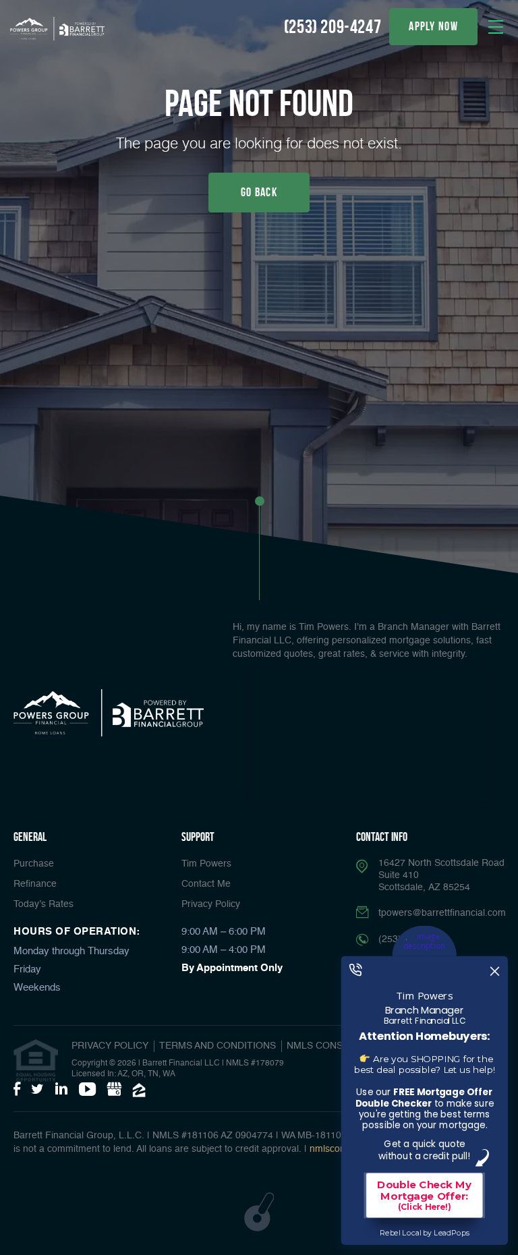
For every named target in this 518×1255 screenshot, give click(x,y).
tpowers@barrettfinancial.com (442, 913)
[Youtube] (87, 1090)
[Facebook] (16, 1090)
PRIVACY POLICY (109, 1046)
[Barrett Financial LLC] (57, 28)
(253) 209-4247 (332, 26)
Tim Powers (206, 864)
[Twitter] (37, 1090)
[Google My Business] (114, 1090)
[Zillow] (139, 1090)
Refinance (35, 884)
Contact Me (206, 884)
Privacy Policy (210, 904)
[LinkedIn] (61, 1090)
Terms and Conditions (217, 1046)
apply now (433, 26)
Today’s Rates (43, 904)
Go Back (259, 192)
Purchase (33, 864)
